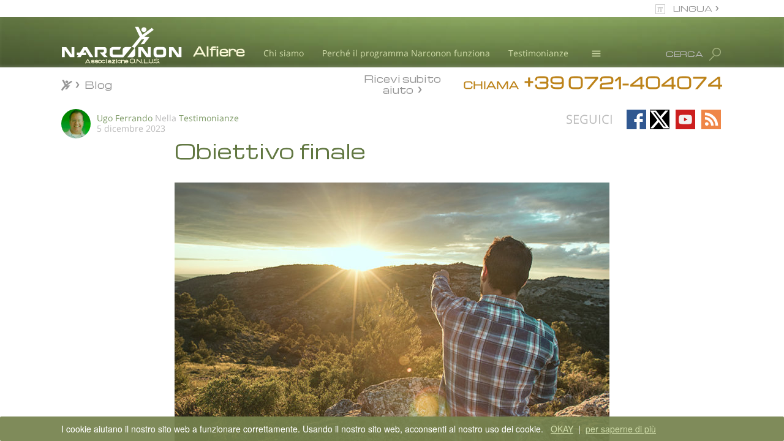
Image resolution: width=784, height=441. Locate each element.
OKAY (562, 429)
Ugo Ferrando (125, 118)
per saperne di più (621, 429)
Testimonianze (538, 53)
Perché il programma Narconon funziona (406, 53)
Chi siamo (283, 53)
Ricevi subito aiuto (402, 84)
